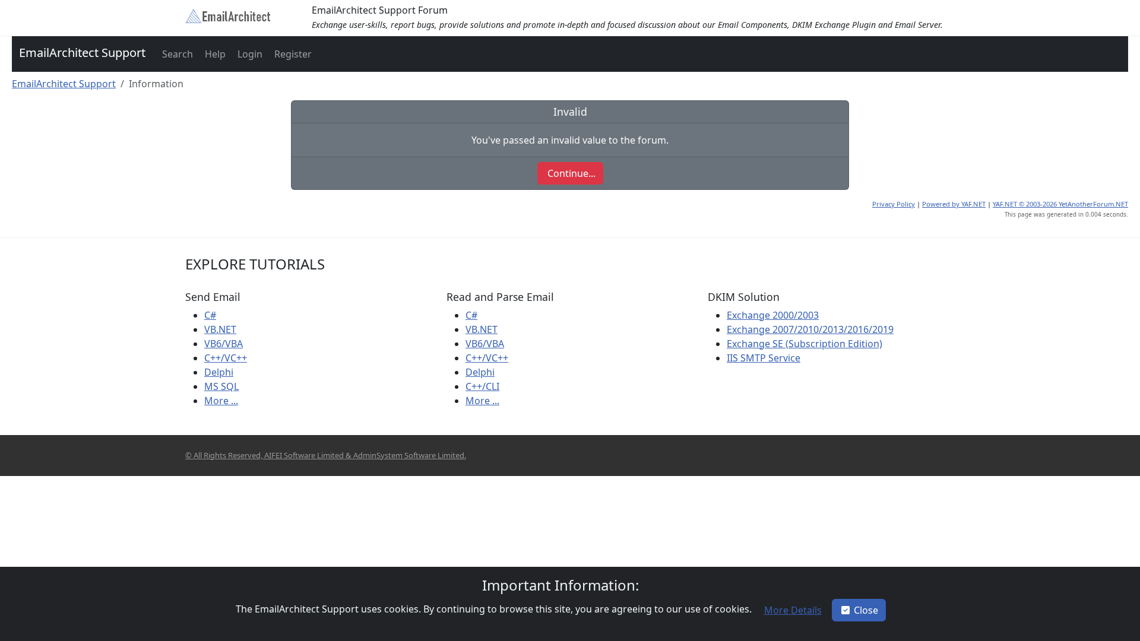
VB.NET (220, 329)
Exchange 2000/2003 (773, 315)
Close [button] (866, 610)
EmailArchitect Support (82, 53)
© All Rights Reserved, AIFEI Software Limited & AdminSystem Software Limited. (325, 455)
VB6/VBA (223, 343)
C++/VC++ (225, 357)
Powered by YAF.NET (954, 203)
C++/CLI (482, 386)
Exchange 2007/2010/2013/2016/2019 (810, 329)
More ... (221, 400)
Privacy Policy (893, 203)
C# (210, 315)
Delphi (218, 372)
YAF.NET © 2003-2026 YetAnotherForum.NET (1060, 203)
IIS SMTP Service (763, 357)
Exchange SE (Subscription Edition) (804, 343)
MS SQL (221, 386)
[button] (176, 54)
